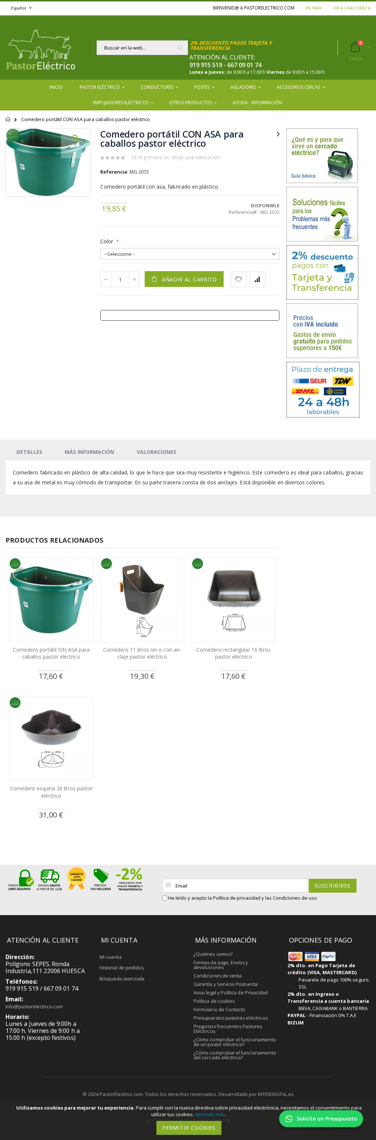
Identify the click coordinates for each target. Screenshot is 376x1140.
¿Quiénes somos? (213, 954)
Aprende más (210, 1114)
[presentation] (29, 451)
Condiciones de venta (218, 975)
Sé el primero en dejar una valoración (175, 157)
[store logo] (40, 47)
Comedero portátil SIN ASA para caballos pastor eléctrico (51, 653)
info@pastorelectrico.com (34, 1006)
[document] (189, 1120)
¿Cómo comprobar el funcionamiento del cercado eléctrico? (235, 1055)
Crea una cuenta (351, 8)
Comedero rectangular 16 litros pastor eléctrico (233, 653)
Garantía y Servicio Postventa (226, 984)
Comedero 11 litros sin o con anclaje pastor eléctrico (142, 653)
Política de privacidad (236, 898)
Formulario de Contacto (219, 1009)
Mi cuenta (111, 957)
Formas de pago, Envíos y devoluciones (221, 964)
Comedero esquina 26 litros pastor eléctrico (51, 792)
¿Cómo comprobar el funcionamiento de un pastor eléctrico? (235, 1042)
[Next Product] (278, 133)
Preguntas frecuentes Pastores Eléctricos (228, 1028)
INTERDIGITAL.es (276, 1094)
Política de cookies (214, 1001)
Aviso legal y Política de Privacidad (231, 992)
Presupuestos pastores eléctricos (231, 1018)
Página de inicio (8, 122)
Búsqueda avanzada (122, 978)
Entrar (314, 8)
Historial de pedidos (122, 967)
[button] (75, 143)
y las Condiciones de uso (289, 898)
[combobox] (142, 47)
